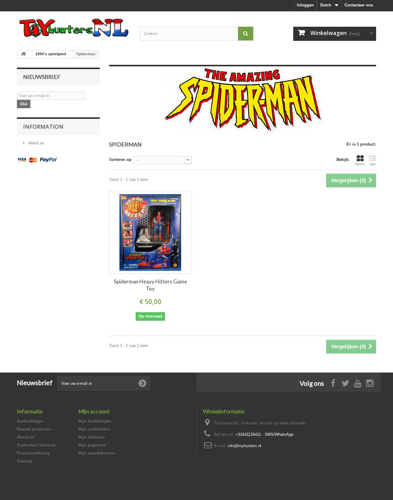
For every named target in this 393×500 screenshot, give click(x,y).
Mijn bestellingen (94, 421)
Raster (360, 164)
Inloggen (305, 5)
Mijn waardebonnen (97, 453)
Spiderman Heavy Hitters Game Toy (150, 285)
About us (35, 143)
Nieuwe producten (34, 429)
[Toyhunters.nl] (73, 27)
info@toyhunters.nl (244, 445)
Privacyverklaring (33, 453)
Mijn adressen (91, 437)
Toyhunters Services (36, 445)
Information (43, 126)
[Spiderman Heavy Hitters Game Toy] (150, 232)
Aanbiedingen (30, 421)
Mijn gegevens (92, 445)
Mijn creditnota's (94, 429)
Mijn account (94, 411)
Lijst (372, 164)
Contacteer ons (358, 5)
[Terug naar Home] (23, 54)
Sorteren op (120, 159)
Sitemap (25, 461)
